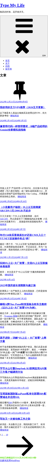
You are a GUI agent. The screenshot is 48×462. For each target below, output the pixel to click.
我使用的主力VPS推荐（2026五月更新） (23, 107)
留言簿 (8, 69)
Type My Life (12, 5)
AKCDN (4, 219)
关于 (7, 63)
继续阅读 (14, 116)
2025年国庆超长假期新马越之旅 (18, 285)
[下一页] (20, 455)
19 (7, 435)
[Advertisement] (24, 158)
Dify (10, 402)
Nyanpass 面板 (10, 316)
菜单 (44, 56)
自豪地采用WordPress (10, 460)
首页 (7, 60)
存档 (7, 66)
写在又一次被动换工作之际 (15, 418)
